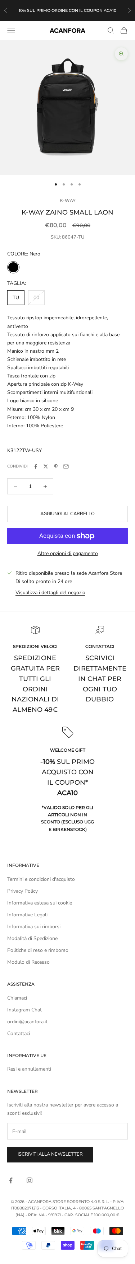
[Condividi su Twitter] (46, 466)
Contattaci (18, 1033)
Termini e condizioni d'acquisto (41, 879)
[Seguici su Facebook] (10, 1180)
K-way (68, 200)
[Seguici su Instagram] (29, 1180)
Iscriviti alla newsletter (50, 1154)
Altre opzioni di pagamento (67, 553)
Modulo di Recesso (28, 962)
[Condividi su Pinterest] (56, 466)
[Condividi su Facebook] (36, 466)
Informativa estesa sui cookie (39, 902)
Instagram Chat (24, 1009)
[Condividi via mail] (66, 466)
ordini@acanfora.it (27, 1021)
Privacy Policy (22, 891)
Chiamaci (17, 998)
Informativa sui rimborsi (33, 926)
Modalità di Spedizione (32, 938)
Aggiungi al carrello (67, 514)
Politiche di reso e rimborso (37, 950)
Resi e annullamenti (29, 1069)
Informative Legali (27, 914)
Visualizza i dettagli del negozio (50, 592)
